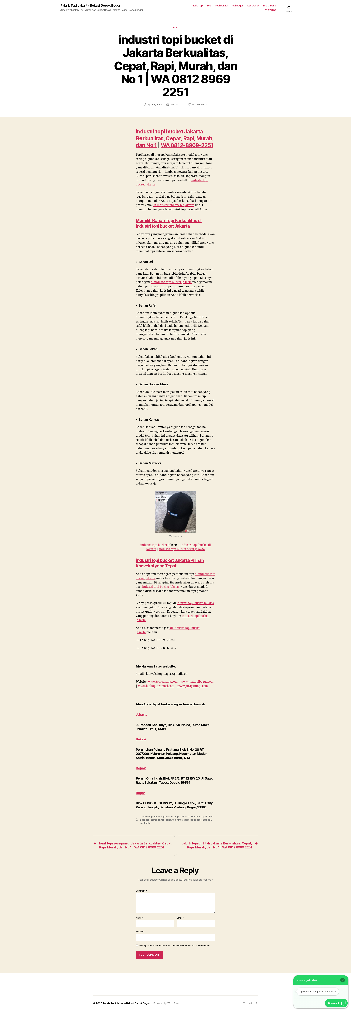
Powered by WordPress (166, 1003)
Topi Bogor (237, 5)
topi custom (194, 816)
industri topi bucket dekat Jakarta (182, 549)
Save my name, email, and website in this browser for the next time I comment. (174, 945)
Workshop (271, 9)
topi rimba (177, 819)
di (173, 205)
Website (140, 931)
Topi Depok (253, 5)
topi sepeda (190, 819)
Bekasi (141, 739)
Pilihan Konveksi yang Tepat (170, 563)
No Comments (199, 104)
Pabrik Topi (197, 5)
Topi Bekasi (221, 5)
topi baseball (167, 816)
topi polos (166, 819)
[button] (342, 980)
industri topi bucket (153, 545)
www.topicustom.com (163, 682)
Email (180, 918)
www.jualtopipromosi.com (156, 686)
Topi (209, 5)
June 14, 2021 (177, 104)
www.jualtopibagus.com (197, 682)
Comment (141, 891)
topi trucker (145, 823)
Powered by (301, 980)
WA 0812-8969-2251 (187, 145)
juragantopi (156, 104)
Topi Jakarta (270, 5)
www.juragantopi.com (192, 686)
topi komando (153, 819)
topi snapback (204, 819)
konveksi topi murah (150, 816)
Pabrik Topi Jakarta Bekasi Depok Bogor (90, 5)
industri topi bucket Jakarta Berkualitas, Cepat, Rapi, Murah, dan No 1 (175, 138)
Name (139, 918)
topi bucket (181, 816)
